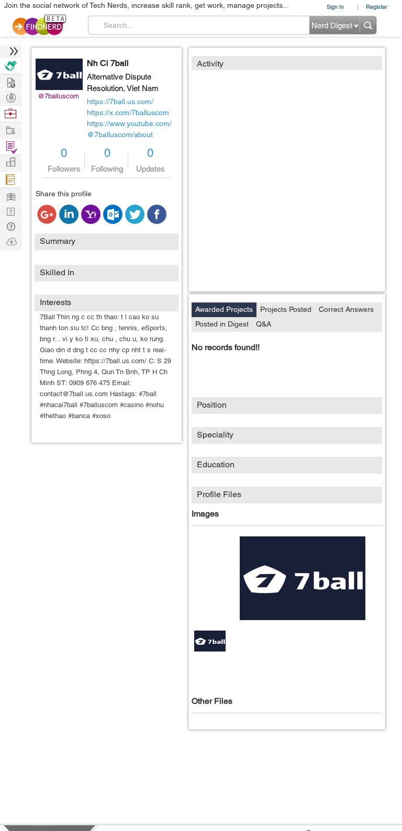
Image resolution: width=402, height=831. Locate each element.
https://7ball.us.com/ (120, 101)
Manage (10, 147)
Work (10, 114)
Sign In (335, 6)
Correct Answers (346, 309)
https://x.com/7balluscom (128, 112)
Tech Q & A (10, 210)
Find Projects (10, 129)
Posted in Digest (222, 324)
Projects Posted (285, 309)
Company (10, 162)
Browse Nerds (10, 96)
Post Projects (10, 81)
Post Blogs (10, 241)
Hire (10, 66)
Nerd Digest (10, 195)
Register (376, 6)
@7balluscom (58, 96)
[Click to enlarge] (302, 578)
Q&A (263, 324)
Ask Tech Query (10, 225)
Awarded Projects (224, 309)
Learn (10, 180)
